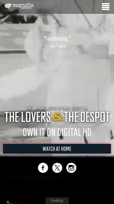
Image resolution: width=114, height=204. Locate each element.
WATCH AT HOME (57, 148)
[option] (57, 42)
